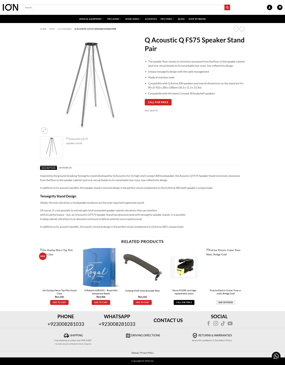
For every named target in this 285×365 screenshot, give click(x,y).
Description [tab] (49, 168)
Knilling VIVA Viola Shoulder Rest (142, 290)
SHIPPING (76, 335)
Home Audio (132, 19)
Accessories (64, 29)
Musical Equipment (90, 19)
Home (43, 29)
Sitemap (135, 352)
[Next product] (236, 29)
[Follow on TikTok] (223, 324)
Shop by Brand (197, 19)
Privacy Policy (147, 352)
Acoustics (151, 19)
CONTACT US (168, 320)
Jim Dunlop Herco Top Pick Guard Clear (59, 292)
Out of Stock (225, 302)
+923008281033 (66, 324)
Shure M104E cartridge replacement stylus (184, 292)
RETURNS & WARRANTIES (215, 335)
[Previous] (46, 84)
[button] (269, 7)
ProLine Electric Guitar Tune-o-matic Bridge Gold (226, 292)
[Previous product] (242, 29)
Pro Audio (113, 19)
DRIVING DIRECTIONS (145, 335)
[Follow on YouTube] (230, 324)
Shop (52, 29)
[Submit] (227, 7)
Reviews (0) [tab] (65, 167)
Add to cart (59, 302)
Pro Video (166, 19)
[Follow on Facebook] (208, 324)
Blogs (181, 19)
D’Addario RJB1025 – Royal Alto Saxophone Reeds (101, 292)
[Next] (134, 84)
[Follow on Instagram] (215, 324)
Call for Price (158, 102)
